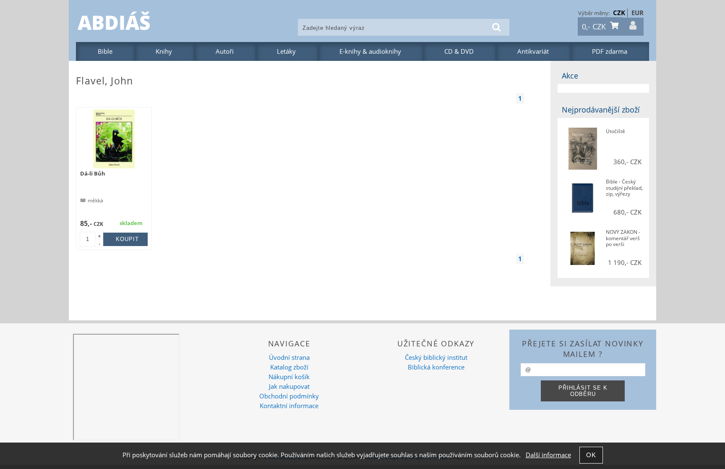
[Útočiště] (582, 149)
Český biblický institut (436, 357)
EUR (637, 12)
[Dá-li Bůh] (114, 139)
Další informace (548, 455)
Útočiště (615, 131)
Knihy (164, 51)
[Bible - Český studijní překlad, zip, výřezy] (582, 198)
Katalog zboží (289, 367)
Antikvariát (533, 51)
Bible (105, 51)
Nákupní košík (289, 376)
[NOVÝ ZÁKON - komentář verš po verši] (582, 249)
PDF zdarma (609, 51)
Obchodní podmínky (289, 396)
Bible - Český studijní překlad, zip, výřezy (624, 188)
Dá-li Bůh (92, 173)
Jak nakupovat (289, 386)
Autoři (225, 51)
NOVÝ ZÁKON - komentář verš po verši (623, 238)
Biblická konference (436, 367)
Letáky (286, 51)
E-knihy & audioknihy (370, 51)
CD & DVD (459, 51)
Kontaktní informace (289, 405)
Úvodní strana (289, 357)
